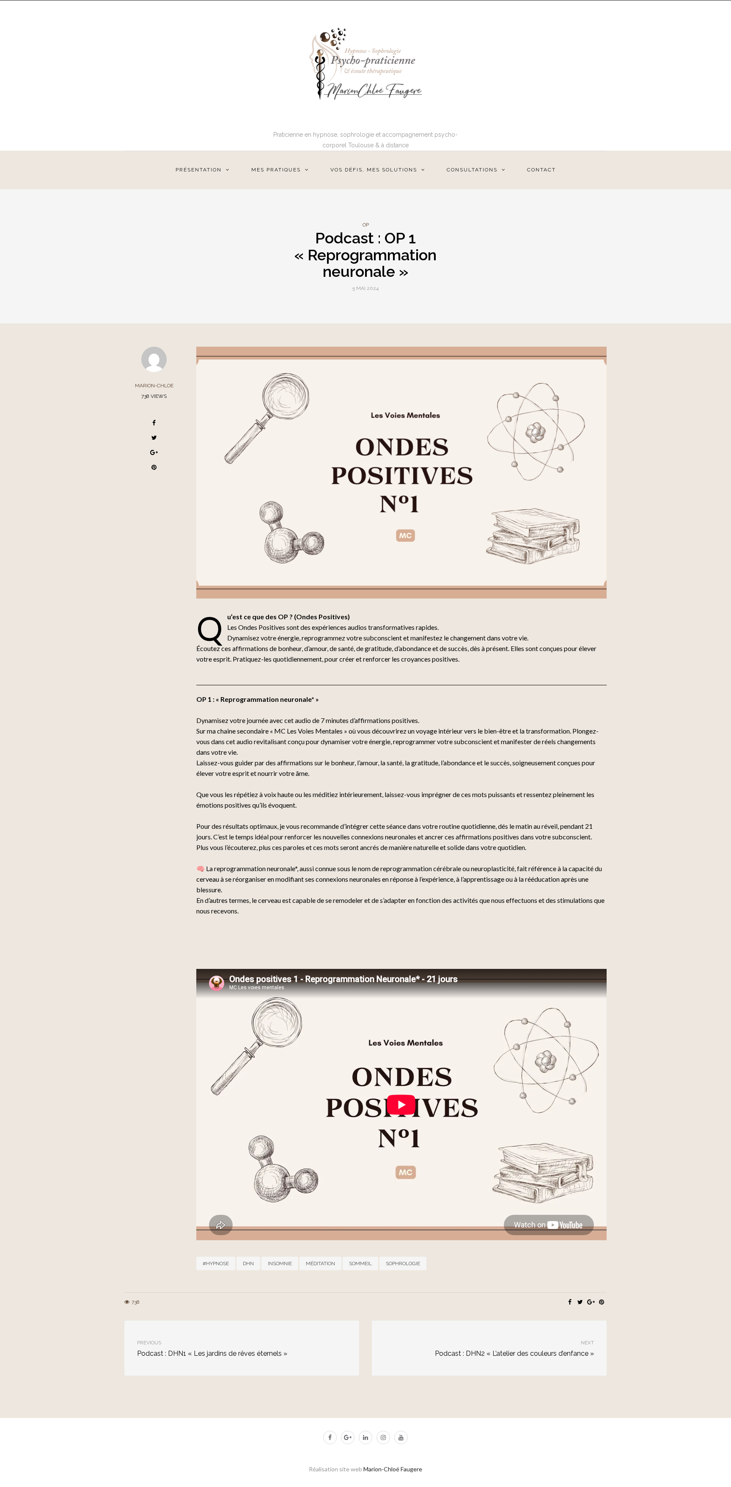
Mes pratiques (276, 170)
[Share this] (154, 424)
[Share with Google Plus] (154, 453)
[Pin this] (154, 468)
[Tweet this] (154, 438)
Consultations (472, 170)
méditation (320, 1263)
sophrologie (403, 1263)
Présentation (199, 170)
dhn (248, 1263)
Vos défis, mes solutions (373, 170)
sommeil (360, 1263)
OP (366, 224)
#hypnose (216, 1263)
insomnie (280, 1263)
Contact (541, 170)
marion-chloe (154, 386)
